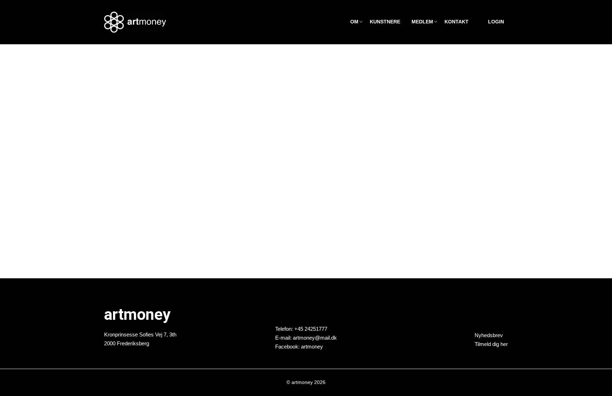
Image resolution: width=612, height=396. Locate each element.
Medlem (422, 21)
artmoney (312, 346)
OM (354, 21)
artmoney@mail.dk (315, 337)
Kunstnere (385, 21)
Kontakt (456, 21)
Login (496, 21)
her (504, 344)
